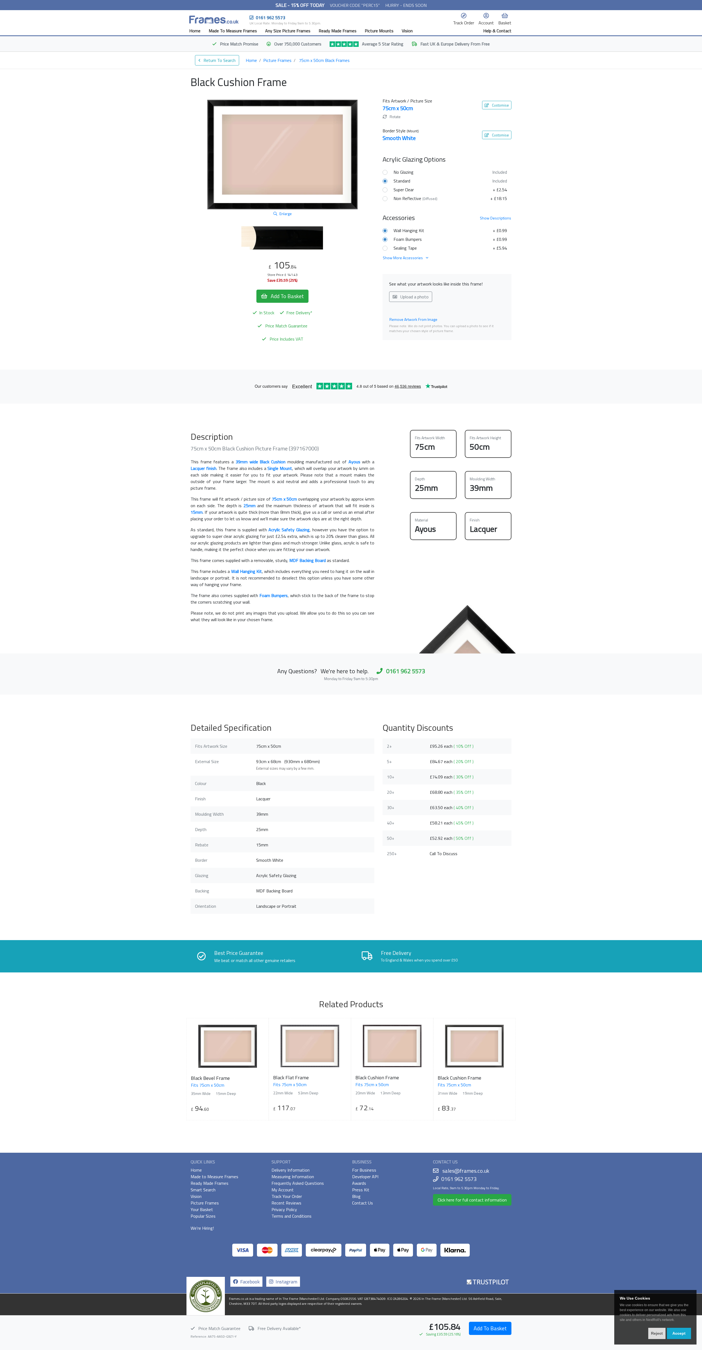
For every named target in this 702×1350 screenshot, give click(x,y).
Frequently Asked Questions (297, 1183)
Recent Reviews (286, 1203)
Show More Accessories (403, 258)
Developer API (365, 1176)
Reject (657, 1333)
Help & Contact (497, 30)
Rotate (395, 116)
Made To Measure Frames (233, 30)
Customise (500, 105)
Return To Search (219, 60)
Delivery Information (290, 1170)
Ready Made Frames (337, 30)
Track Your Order (286, 1196)
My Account (282, 1189)
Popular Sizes (203, 1216)
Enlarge (285, 213)
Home (194, 30)
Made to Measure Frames (214, 1176)
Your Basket (202, 1209)
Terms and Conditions (291, 1216)
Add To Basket (490, 1328)
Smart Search (203, 1189)
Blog (356, 1196)
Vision (407, 30)
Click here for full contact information (472, 1200)
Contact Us (362, 1203)
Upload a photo (414, 296)
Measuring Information (292, 1176)
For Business (364, 1170)
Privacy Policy (284, 1209)
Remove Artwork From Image (413, 319)
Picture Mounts (379, 30)
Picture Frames (277, 60)
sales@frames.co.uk (465, 1170)
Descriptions (495, 218)
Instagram (285, 1281)
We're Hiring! (202, 1228)
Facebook (249, 1281)
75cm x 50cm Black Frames (324, 60)
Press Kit (360, 1189)
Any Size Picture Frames (287, 30)
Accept (679, 1333)
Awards (359, 1183)
